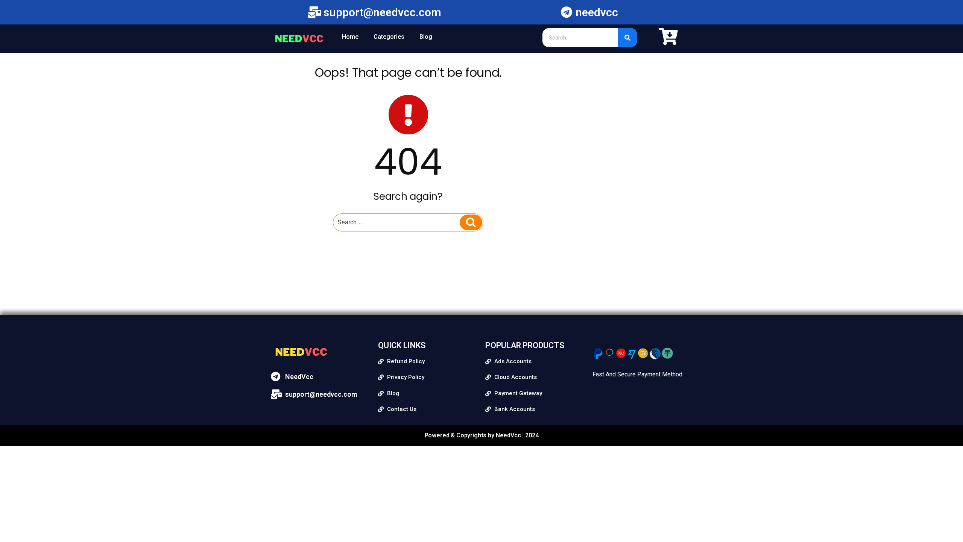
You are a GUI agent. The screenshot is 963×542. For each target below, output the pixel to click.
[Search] (627, 37)
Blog (425, 36)
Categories (389, 36)
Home (350, 36)
